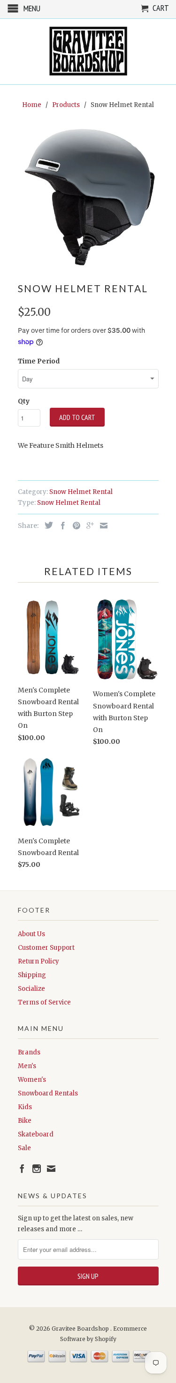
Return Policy (38, 961)
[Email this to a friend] (101, 525)
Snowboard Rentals (48, 1093)
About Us (31, 934)
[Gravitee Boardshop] (88, 51)
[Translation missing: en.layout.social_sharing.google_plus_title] (88, 525)
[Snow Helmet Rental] (88, 197)
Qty (24, 401)
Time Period (39, 361)
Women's (32, 1080)
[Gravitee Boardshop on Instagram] (36, 1168)
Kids (25, 1107)
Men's (27, 1066)
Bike (24, 1121)
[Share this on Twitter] (46, 525)
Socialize (31, 989)
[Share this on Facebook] (60, 525)
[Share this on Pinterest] (74, 525)
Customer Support (46, 948)
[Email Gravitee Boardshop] (51, 1168)
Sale (24, 1148)
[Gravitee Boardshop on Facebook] (22, 1168)
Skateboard (36, 1134)
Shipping (32, 975)
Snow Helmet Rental (81, 492)
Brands (29, 1052)
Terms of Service (44, 1002)
